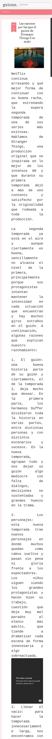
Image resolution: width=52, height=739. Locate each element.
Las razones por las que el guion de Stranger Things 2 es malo (27, 32)
